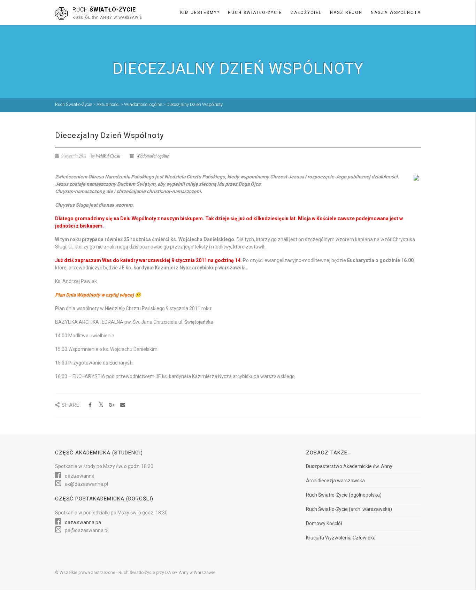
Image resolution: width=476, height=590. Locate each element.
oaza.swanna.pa (83, 522)
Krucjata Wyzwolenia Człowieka (341, 538)
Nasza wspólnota (396, 12)
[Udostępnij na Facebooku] (90, 405)
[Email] (122, 405)
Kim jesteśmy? (200, 12)
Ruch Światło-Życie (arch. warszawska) (349, 509)
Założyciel (306, 12)
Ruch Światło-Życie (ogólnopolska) (344, 495)
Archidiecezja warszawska (335, 480)
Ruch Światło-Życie (255, 12)
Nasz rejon (346, 12)
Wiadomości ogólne (152, 156)
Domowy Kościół (324, 523)
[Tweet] (101, 405)
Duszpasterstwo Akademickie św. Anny (349, 466)
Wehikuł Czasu (108, 156)
